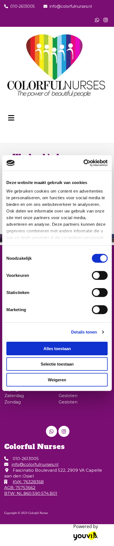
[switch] (100, 275)
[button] (11, 116)
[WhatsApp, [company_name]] (97, 20)
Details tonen (84, 332)
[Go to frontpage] (57, 65)
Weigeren (57, 379)
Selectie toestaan (57, 364)
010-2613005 (22, 6)
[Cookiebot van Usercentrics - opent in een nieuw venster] (83, 163)
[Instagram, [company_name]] (105, 20)
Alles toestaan (57, 348)
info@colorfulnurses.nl (71, 6)
